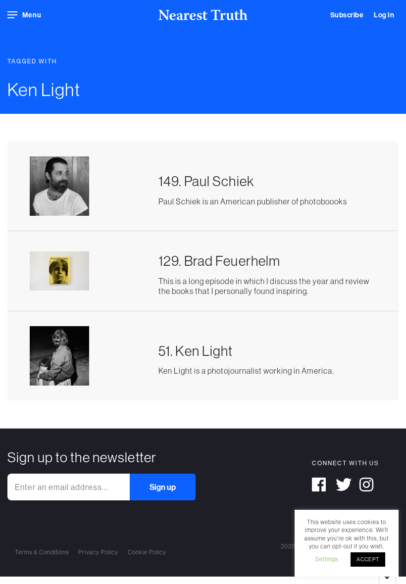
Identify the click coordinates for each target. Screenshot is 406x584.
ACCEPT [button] (367, 559)
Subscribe (347, 14)
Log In (384, 14)
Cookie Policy (147, 552)
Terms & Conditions (42, 552)
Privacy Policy (98, 552)
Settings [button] (326, 559)
